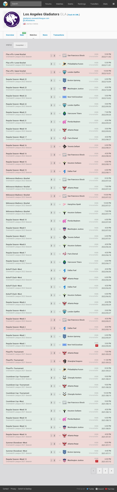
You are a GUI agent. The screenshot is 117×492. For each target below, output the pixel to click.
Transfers (94, 4)
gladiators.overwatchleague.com (36, 18)
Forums (48, 4)
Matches (59, 4)
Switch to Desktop (25, 489)
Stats (105, 4)
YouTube (111, 489)
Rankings (82, 4)
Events (70, 4)
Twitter (91, 489)
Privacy (13, 489)
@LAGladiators (29, 21)
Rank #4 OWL (73, 15)
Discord (101, 489)
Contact (6, 489)
